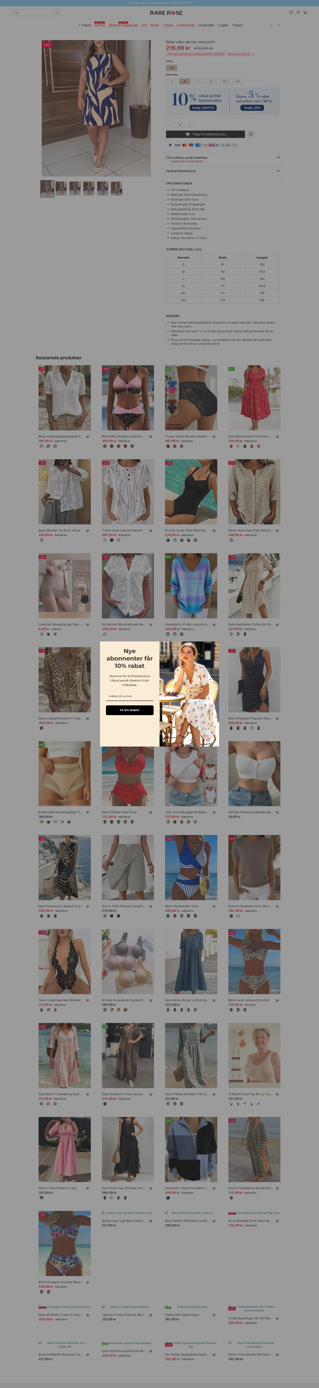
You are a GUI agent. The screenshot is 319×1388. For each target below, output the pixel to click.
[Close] (214, 645)
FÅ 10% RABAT (130, 710)
